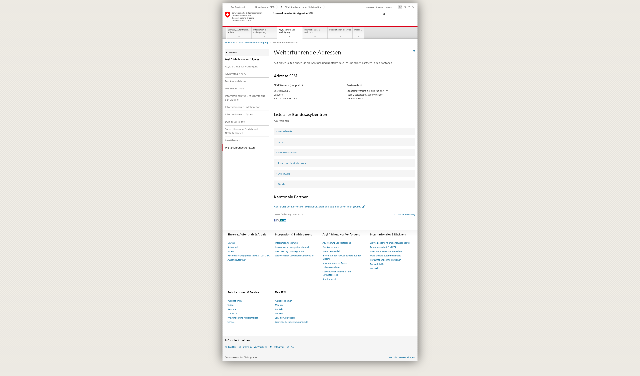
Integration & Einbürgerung (259, 30)
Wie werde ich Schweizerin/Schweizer (294, 255)
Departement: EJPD (264, 7)
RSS (292, 347)
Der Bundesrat (237, 7)
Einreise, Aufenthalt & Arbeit (238, 30)
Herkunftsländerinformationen (385, 259)
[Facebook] (275, 219)
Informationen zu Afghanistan (242, 107)
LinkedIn (247, 347)
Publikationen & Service (340, 29)
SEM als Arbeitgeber (285, 317)
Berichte (232, 309)
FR (405, 7)
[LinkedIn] (284, 219)
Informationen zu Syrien (239, 114)
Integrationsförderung (286, 242)
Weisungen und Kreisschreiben (243, 317)
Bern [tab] (280, 142)
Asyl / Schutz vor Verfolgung (288, 32)
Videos (231, 305)
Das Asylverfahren (235, 81)
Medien (279, 305)
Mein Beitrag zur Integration (289, 251)
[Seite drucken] (414, 51)
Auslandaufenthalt (237, 259)
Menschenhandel (234, 88)
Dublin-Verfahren (235, 121)
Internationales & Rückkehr (312, 30)
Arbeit (231, 251)
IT (409, 7)
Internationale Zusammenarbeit (386, 251)
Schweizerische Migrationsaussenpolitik (390, 242)
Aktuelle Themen (283, 300)
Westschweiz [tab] (284, 131)
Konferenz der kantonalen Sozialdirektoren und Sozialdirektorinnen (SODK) (318, 206)
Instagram (278, 347)
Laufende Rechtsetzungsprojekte (291, 322)
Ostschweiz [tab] (283, 173)
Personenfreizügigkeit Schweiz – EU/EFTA (249, 255)
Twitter (232, 347)
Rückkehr (374, 268)
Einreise (231, 242)
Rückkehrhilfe (377, 264)
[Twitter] (278, 219)
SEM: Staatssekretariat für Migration (303, 7)
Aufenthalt (233, 247)
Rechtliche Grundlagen (402, 357)
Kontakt (389, 7)
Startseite (370, 7)
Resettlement (232, 140)
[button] (384, 14)
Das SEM (358, 29)
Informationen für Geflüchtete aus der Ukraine (245, 97)
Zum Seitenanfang (405, 214)
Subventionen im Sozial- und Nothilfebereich (241, 131)
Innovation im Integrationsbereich (292, 247)
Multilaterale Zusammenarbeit (385, 255)
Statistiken (233, 313)
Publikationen (235, 300)
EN (413, 7)
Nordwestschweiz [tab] (287, 152)
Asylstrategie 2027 (235, 73)
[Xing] (281, 219)
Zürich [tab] (281, 184)
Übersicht (380, 7)
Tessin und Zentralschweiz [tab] (291, 163)
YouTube (262, 347)
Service (231, 322)
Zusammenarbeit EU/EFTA (383, 247)
